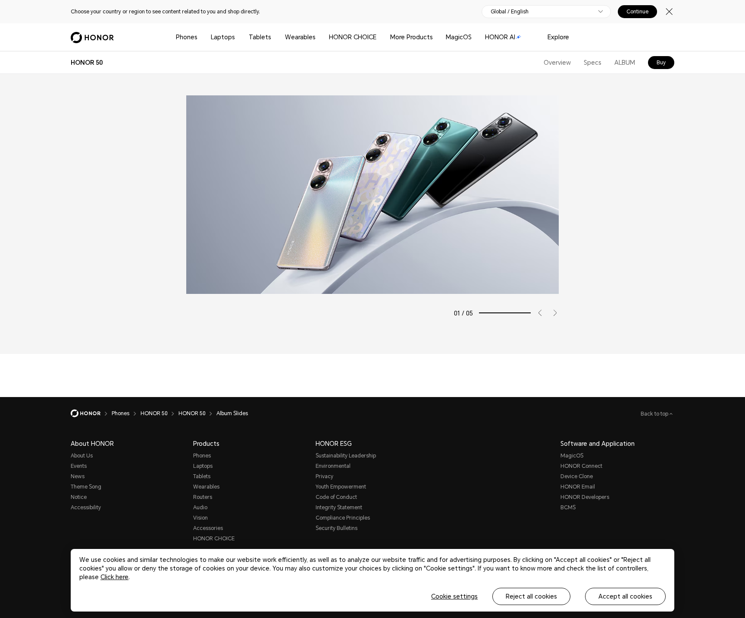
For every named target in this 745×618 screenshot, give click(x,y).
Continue (637, 12)
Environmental (333, 466)
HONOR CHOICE (352, 37)
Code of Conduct (336, 497)
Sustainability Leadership (346, 456)
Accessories (208, 528)
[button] (536, 312)
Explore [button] (558, 37)
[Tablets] (274, 37)
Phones (186, 37)
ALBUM (624, 62)
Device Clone (576, 476)
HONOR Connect (581, 466)
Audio (200, 507)
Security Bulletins (336, 528)
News (78, 476)
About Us (82, 456)
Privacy (324, 476)
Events (79, 466)
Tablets (260, 37)
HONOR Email (577, 487)
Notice (79, 497)
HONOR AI (500, 37)
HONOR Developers (584, 497)
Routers (202, 497)
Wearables (300, 37)
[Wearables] (319, 37)
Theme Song (86, 487)
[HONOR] (91, 413)
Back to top (655, 414)
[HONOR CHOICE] (379, 37)
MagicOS (459, 37)
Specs (592, 62)
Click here (114, 577)
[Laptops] (238, 37)
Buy (661, 63)
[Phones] (200, 37)
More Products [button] (411, 37)
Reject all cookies (531, 596)
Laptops (223, 37)
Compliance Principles (343, 518)
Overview (557, 62)
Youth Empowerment (341, 487)
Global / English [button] (510, 12)
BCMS (568, 507)
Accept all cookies (625, 596)
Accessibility (86, 507)
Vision (200, 518)
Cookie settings (454, 596)
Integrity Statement (339, 507)
